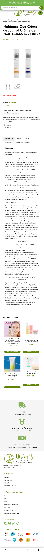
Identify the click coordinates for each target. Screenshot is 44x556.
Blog (5, 501)
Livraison (22, 412)
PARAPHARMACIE (10, 486)
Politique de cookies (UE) (11, 513)
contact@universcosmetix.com (12, 465)
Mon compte (8, 499)
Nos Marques (8, 496)
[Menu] (5, 13)
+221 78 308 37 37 (8, 467)
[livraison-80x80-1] (22, 405)
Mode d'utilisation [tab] (23, 138)
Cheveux (6, 477)
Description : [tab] (9, 138)
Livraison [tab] (8, 142)
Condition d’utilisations (11, 504)
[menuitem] (5, 13)
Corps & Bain (8, 480)
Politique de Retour (10, 510)
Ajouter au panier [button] (12, 351)
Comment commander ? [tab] (23, 142)
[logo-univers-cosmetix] (22, 13)
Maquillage (7, 483)
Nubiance (12, 102)
